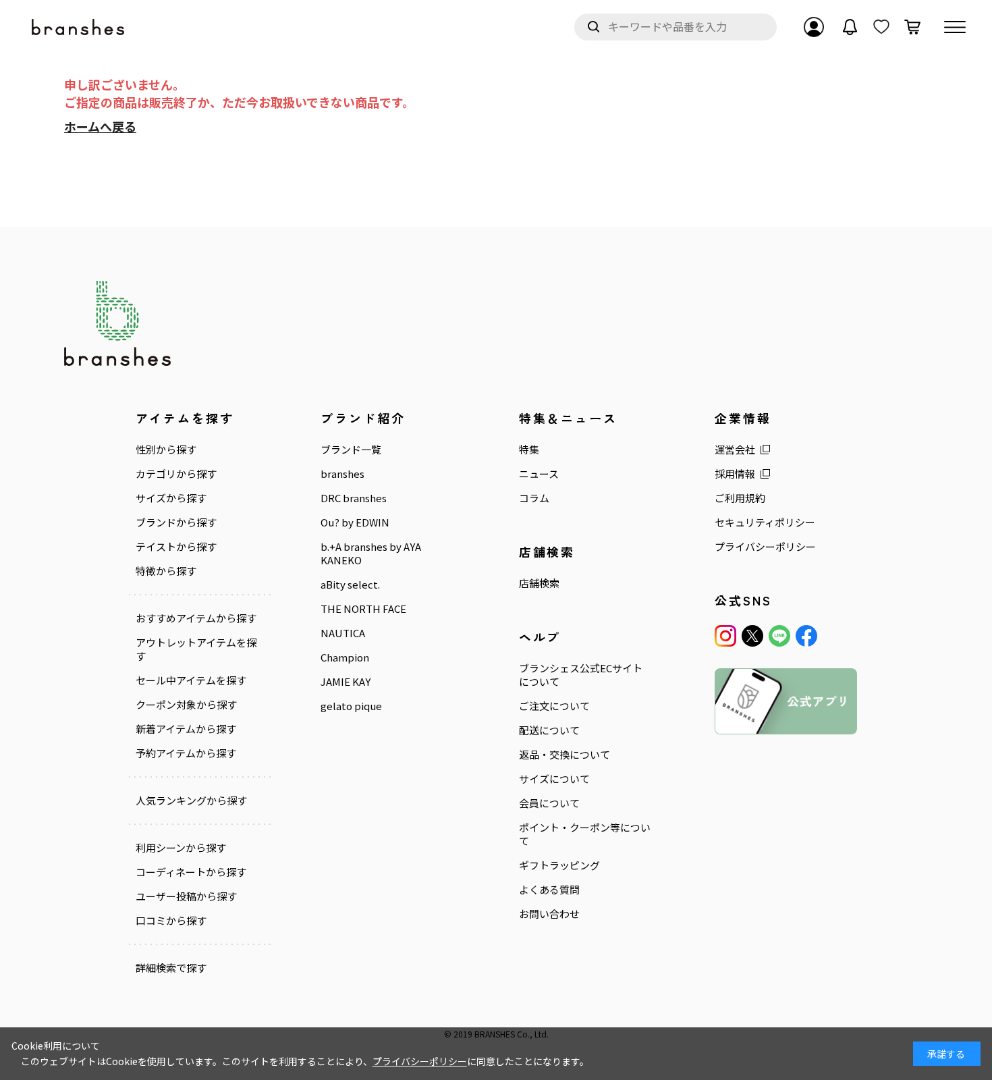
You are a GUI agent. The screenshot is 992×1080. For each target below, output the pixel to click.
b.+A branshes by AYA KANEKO (371, 553)
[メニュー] (954, 27)
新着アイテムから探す (186, 729)
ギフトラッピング (559, 865)
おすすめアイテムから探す (196, 618)
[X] (752, 636)
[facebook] (806, 636)
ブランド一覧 (351, 449)
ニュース (539, 474)
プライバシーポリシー (765, 547)
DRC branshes (354, 498)
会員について (549, 803)
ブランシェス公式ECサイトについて (580, 675)
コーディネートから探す (191, 872)
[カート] (912, 27)
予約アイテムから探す (186, 753)
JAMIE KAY (345, 681)
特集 (529, 449)
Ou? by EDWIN (355, 522)
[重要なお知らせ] (850, 27)
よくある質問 (549, 889)
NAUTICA (343, 633)
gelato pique (351, 706)
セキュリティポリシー (765, 522)
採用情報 (735, 474)
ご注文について (554, 706)
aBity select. (350, 584)
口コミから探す (171, 920)
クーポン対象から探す (186, 704)
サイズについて (554, 779)
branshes (342, 474)
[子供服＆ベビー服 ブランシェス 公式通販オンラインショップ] (79, 27)
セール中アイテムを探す (191, 680)
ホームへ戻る (100, 126)
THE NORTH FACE (363, 609)
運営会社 (735, 449)
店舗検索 (539, 583)
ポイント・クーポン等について (585, 834)
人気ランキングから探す (191, 800)
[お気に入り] (881, 27)
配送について (549, 730)
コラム (534, 498)
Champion (345, 657)
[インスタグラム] (725, 636)
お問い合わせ (549, 914)
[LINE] (779, 636)
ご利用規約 (740, 498)
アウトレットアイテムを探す (196, 649)
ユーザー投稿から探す (186, 896)
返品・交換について (564, 754)
